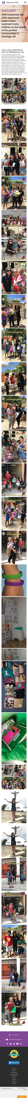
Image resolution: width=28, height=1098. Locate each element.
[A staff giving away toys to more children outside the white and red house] (14, 907)
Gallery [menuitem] (14, 1079)
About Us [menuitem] (14, 1070)
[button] (7, 1044)
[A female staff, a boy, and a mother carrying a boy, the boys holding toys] (14, 125)
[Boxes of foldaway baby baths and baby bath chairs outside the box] (14, 622)
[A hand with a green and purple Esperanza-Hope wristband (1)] (14, 580)
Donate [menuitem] (14, 1083)
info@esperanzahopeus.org (15, 1039)
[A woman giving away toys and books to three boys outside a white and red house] (14, 874)
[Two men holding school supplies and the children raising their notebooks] (14, 218)
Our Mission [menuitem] (14, 1072)
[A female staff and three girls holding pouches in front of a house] (14, 159)
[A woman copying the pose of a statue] (14, 806)
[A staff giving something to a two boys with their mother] (14, 378)
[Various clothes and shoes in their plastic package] (14, 686)
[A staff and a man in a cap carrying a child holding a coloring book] (14, 412)
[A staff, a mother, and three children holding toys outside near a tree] (14, 345)
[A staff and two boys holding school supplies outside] (14, 941)
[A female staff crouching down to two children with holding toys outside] (14, 243)
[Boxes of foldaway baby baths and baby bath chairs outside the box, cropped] (14, 654)
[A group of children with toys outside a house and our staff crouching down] (14, 479)
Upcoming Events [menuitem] (14, 1075)
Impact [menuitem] (14, 1077)
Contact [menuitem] (14, 1081)
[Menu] (25, 2)
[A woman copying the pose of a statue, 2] (14, 840)
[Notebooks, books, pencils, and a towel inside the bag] (14, 738)
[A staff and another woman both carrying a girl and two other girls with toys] (14, 446)
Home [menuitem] (14, 1068)
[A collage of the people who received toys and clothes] (14, 777)
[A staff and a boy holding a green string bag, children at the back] (14, 1009)
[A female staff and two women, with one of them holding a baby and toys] (14, 193)
